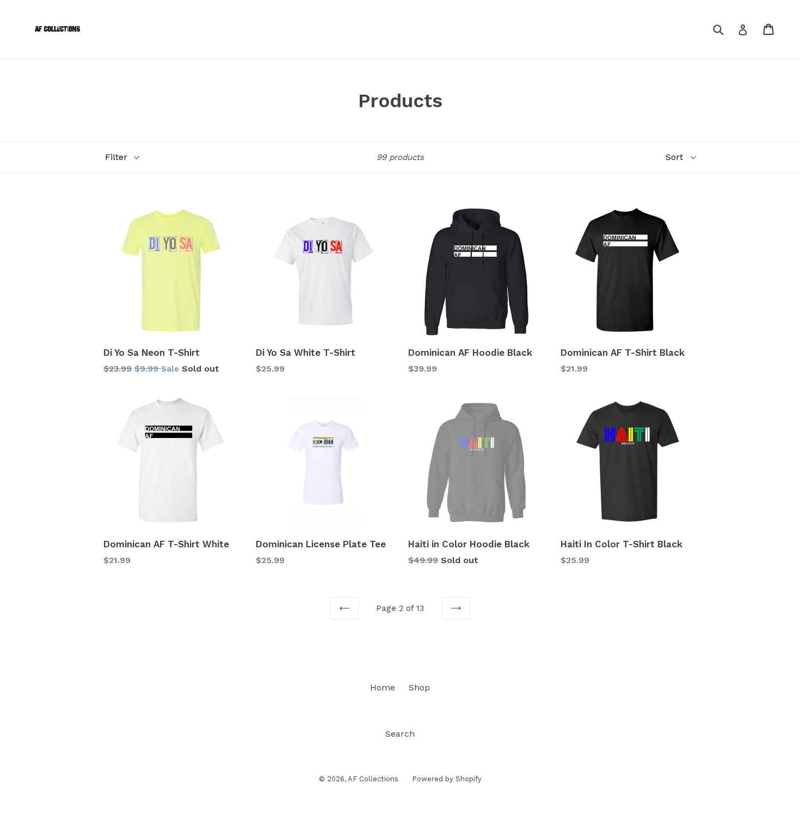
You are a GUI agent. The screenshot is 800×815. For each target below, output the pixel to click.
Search (400, 733)
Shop (419, 687)
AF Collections (373, 779)
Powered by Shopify (447, 779)
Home (382, 687)
